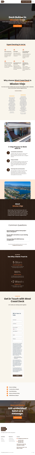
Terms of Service (12, 441)
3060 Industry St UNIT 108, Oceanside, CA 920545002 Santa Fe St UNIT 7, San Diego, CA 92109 (22, 446)
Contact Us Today (17, 25)
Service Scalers (11, 452)
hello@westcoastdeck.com (17, 245)
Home (2, 438)
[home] (2, 2)
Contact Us (11, 438)
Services (2, 439)
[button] (33, 2)
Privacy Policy (11, 439)
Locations (3, 441)
